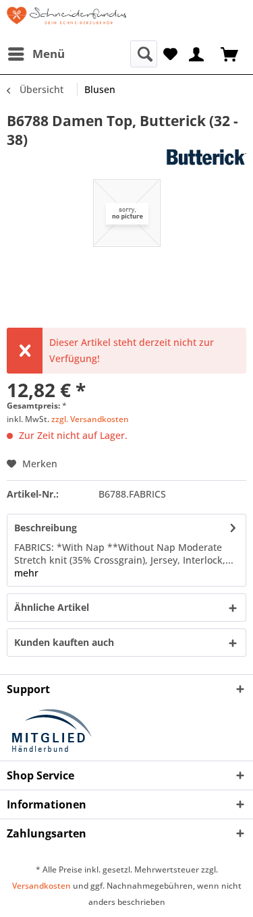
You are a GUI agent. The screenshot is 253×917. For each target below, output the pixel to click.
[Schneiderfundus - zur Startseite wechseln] (67, 20)
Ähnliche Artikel (51, 607)
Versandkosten (41, 885)
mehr (26, 572)
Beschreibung (45, 527)
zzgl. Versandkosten (90, 419)
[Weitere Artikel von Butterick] (187, 161)
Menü (48, 53)
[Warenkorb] (231, 53)
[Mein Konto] (197, 53)
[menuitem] (36, 53)
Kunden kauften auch (64, 642)
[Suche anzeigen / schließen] (143, 53)
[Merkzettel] (170, 53)
